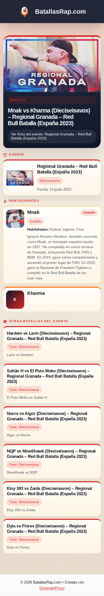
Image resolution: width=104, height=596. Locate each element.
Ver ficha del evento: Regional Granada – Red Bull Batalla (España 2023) (51, 136)
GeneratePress (52, 588)
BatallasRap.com (60, 11)
